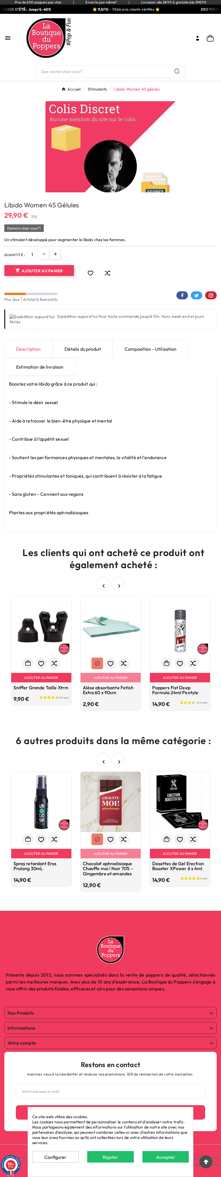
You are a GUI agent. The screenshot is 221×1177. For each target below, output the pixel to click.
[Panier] (212, 38)
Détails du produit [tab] (82, 349)
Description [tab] (28, 349)
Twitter (196, 295)
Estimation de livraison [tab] (39, 367)
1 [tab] (107, 190)
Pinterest (211, 295)
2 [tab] (113, 190)
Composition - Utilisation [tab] (151, 349)
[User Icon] (197, 38)
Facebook (182, 295)
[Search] (177, 71)
